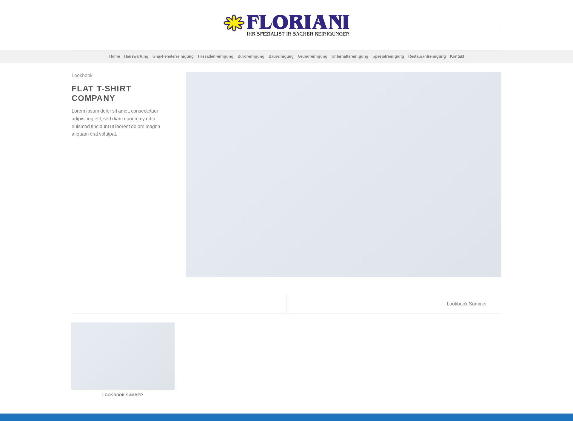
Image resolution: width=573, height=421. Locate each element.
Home (114, 56)
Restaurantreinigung (427, 56)
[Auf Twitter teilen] (82, 148)
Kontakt (457, 56)
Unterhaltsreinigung (350, 56)
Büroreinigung (251, 56)
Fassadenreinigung (215, 56)
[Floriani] (286, 25)
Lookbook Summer (467, 303)
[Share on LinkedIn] (104, 148)
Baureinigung (281, 56)
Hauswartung (136, 56)
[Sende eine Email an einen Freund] (89, 148)
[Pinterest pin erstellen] (97, 148)
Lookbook (82, 75)
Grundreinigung (312, 56)
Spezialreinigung (388, 56)
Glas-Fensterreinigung (173, 56)
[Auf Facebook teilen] (75, 148)
